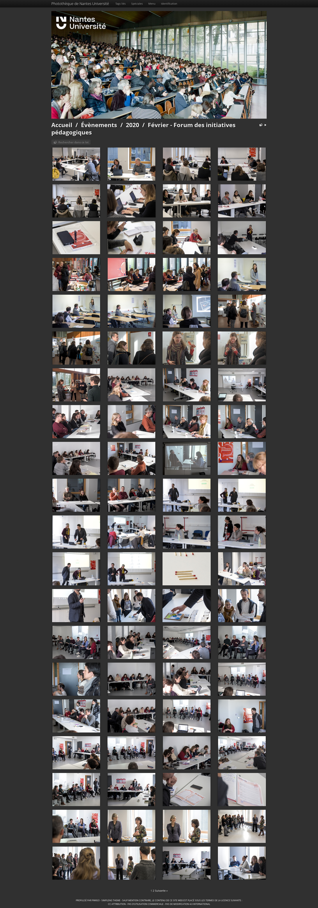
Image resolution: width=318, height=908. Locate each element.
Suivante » (161, 890)
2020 (132, 125)
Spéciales (137, 3)
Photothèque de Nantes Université (80, 3)
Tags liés (120, 3)
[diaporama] (265, 125)
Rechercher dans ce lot (73, 142)
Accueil (61, 125)
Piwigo (96, 900)
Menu (152, 3)
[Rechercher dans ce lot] (260, 125)
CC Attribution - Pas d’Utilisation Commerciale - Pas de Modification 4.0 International (159, 903)
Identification (169, 3)
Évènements (99, 125)
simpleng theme (110, 900)
